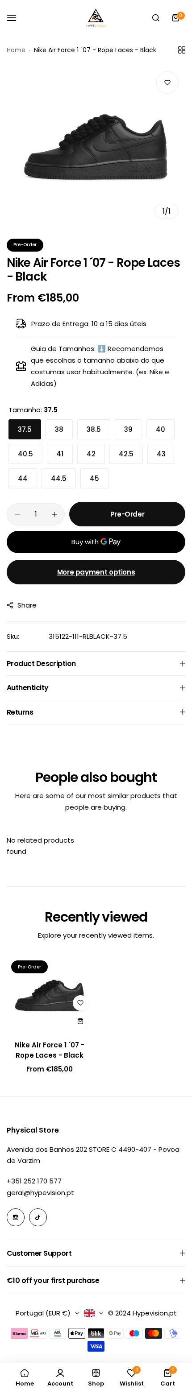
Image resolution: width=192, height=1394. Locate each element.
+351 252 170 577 (34, 1181)
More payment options (96, 572)
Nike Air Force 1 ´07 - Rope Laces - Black (49, 1050)
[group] (96, 145)
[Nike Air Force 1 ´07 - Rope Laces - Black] (50, 994)
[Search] (156, 18)
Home (16, 50)
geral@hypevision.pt (40, 1192)
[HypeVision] (96, 17)
